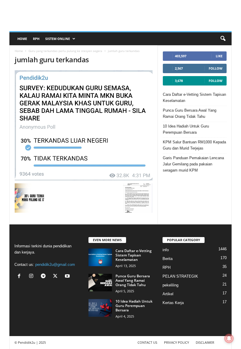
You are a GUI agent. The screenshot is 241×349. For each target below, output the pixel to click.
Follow (215, 68)
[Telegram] (45, 276)
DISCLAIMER (205, 342)
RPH (36, 38)
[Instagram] (32, 276)
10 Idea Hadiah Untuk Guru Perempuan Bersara (186, 129)
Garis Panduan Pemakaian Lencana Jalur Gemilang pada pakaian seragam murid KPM (193, 164)
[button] (222, 38)
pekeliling (170, 285)
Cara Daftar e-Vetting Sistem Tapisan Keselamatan (194, 97)
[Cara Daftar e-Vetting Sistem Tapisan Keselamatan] (100, 257)
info (166, 250)
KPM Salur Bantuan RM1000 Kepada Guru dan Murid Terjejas (194, 145)
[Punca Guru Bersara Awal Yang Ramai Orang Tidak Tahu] (100, 282)
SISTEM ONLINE (57, 38)
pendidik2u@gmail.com (55, 264)
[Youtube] (68, 276)
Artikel (168, 294)
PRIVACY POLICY (176, 342)
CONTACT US (147, 342)
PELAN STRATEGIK (180, 276)
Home (22, 38)
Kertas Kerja (173, 303)
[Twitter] (57, 276)
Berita (168, 258)
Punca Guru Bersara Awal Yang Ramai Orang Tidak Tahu (189, 113)
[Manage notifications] (229, 338)
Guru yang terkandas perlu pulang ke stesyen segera (65, 51)
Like (219, 56)
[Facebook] (20, 276)
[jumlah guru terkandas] (84, 125)
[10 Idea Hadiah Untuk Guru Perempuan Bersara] (100, 308)
